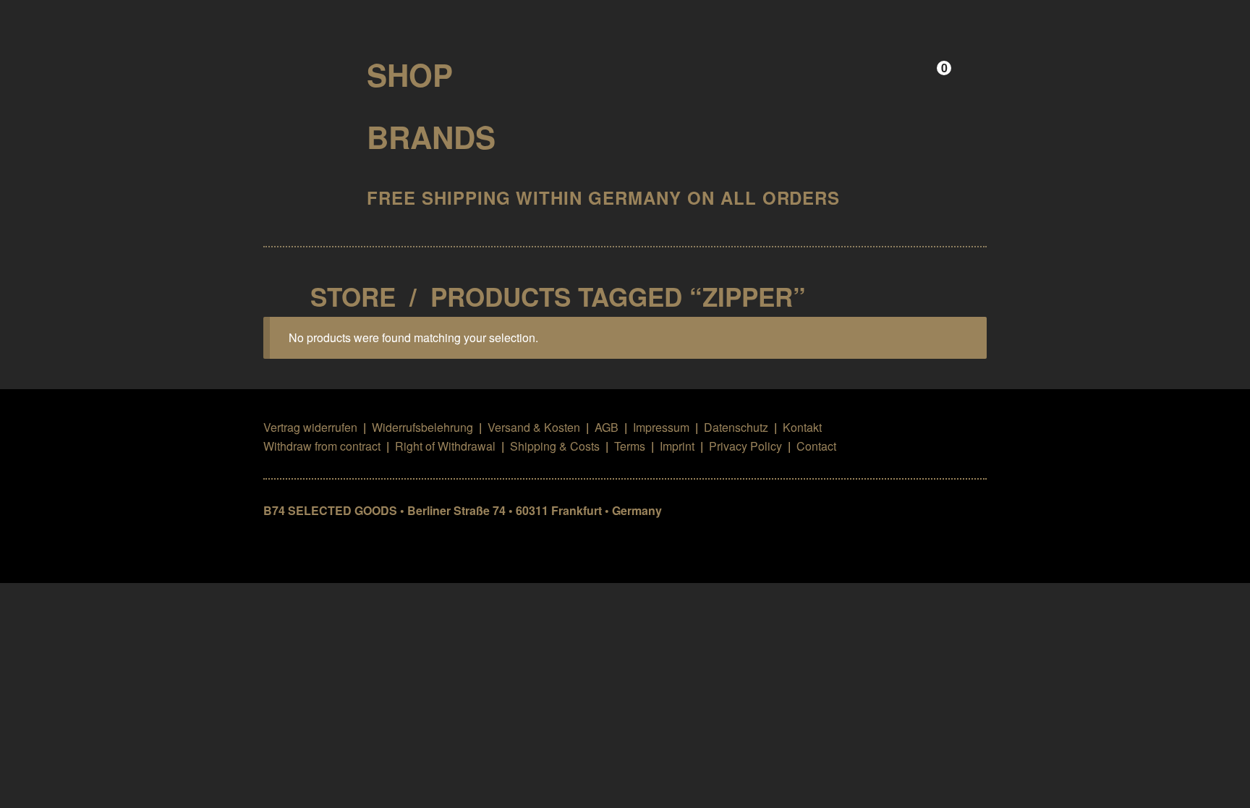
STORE (353, 296)
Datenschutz (736, 427)
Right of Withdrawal (445, 446)
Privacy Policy (745, 446)
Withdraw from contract (321, 446)
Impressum (661, 427)
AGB (606, 427)
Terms (629, 446)
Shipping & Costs (555, 446)
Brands (431, 136)
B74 (302, 69)
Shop (410, 74)
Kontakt (802, 427)
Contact (816, 446)
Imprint (677, 446)
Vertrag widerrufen (310, 427)
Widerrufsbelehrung (422, 427)
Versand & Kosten (534, 427)
